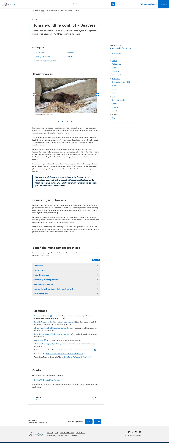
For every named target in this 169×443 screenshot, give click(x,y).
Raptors (114, 67)
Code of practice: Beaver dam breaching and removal (76, 350)
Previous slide (35, 95)
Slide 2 (63, 121)
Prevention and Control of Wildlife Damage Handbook (51, 334)
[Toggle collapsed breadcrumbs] (42, 11)
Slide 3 (67, 121)
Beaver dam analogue (41, 275)
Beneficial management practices (46, 61)
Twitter (133, 432)
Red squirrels (116, 64)
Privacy (67, 435)
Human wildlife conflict (66, 10)
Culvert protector (39, 270)
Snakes (114, 57)
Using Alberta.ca (51, 435)
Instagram (136, 432)
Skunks (114, 60)
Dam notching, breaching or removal (46, 279)
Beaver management (40, 293)
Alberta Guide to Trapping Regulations (47, 344)
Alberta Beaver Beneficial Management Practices (50, 328)
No (99, 421)
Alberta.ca (35, 434)
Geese (114, 89)
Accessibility (74, 435)
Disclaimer (60, 435)
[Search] (113, 4)
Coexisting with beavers (42, 56)
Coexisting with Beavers (42, 316)
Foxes (114, 93)
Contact (69, 56)
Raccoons (115, 71)
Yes (90, 421)
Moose (114, 85)
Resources (70, 52)
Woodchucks (116, 53)
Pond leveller (38, 265)
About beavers (39, 52)
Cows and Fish (39, 340)
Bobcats (115, 111)
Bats (113, 118)
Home (36, 10)
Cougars (115, 107)
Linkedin (140, 432)
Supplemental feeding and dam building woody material (53, 289)
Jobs (56, 432)
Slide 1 (59, 121)
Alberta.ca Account (150, 4)
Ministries (50, 432)
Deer (113, 96)
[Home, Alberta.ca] (8, 4)
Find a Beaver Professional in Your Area (76, 357)
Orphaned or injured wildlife (121, 82)
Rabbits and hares (118, 75)
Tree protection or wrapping (43, 284)
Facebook (129, 432)
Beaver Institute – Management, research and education (64, 353)
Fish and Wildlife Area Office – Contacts (47, 380)
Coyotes (114, 103)
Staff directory (80, 432)
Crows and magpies (118, 100)
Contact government (67, 432)
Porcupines (116, 78)
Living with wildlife (52, 10)
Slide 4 (71, 121)
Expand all (96, 260)
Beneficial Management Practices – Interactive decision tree (54, 322)
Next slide (97, 95)
